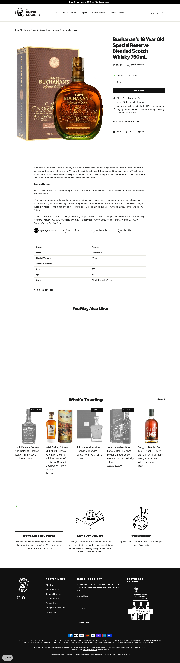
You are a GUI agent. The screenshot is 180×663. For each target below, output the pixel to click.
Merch (113, 13)
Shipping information (126, 121)
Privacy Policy (52, 589)
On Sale (64, 13)
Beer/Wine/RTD (99, 13)
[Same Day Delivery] (90, 518)
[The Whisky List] (140, 619)
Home (17, 30)
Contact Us (51, 612)
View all (161, 399)
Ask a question (43, 290)
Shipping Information (55, 608)
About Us (50, 585)
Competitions (52, 603)
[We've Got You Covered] (39, 518)
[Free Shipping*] (141, 518)
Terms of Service (53, 594)
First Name (81, 608)
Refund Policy (52, 599)
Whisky (74, 13)
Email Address (82, 596)
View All (122, 13)
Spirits (85, 13)
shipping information (90, 650)
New (57, 13)
